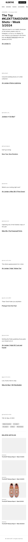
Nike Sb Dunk (20, 426)
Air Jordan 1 (16, 424)
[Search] (27, 7)
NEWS (3, 6)
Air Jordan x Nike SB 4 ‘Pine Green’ (13, 191)
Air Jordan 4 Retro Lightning (11, 83)
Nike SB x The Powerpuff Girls (12, 231)
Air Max (11, 116)
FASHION (14, 6)
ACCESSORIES (21, 6)
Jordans (4, 116)
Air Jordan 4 (5, 426)
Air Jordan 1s (6, 43)
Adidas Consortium (7, 424)
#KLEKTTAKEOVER (12, 37)
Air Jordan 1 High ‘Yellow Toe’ (12, 268)
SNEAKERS (8, 6)
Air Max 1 (13, 426)
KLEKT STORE (22, 2)
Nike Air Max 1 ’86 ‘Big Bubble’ (12, 385)
